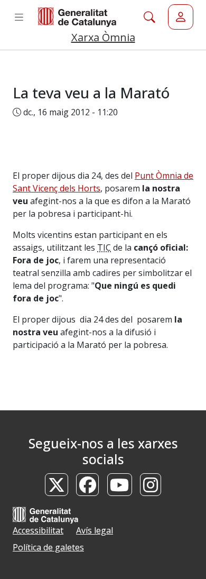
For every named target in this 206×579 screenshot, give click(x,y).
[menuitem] (180, 17)
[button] (19, 17)
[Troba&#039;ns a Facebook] (87, 488)
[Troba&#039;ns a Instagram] (150, 488)
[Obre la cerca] (149, 17)
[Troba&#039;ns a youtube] (120, 488)
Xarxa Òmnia (103, 37)
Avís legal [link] (94, 530)
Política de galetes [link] (48, 547)
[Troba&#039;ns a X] (56, 488)
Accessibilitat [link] (38, 530)
